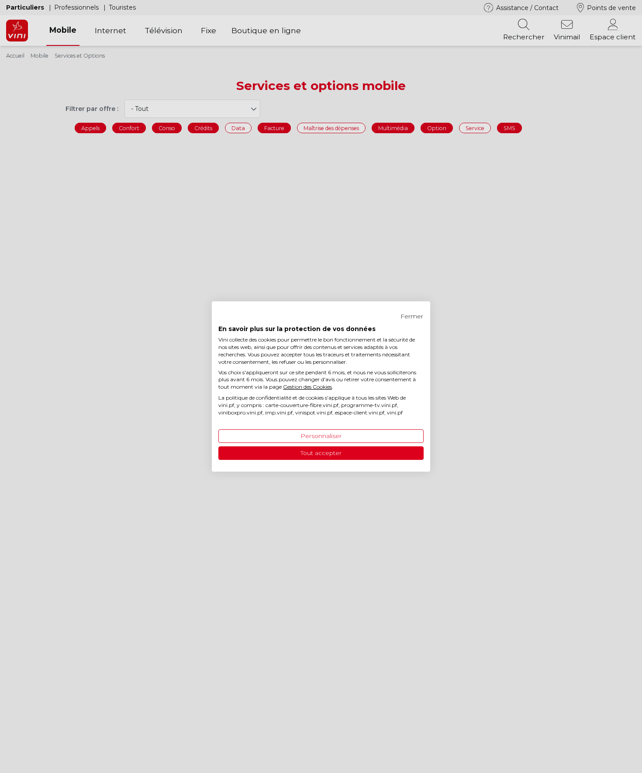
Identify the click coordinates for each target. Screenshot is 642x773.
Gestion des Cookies (307, 386)
